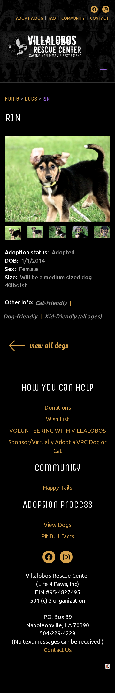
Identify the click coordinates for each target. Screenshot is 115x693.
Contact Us (58, 650)
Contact (99, 18)
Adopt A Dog (29, 18)
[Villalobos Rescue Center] (57, 45)
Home (12, 98)
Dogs (31, 98)
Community (73, 18)
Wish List (57, 419)
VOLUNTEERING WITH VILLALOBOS (57, 430)
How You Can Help (57, 387)
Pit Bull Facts (57, 536)
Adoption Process (58, 504)
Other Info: (19, 302)
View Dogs (57, 524)
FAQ (52, 18)
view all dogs (49, 345)
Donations (57, 407)
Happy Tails (57, 487)
